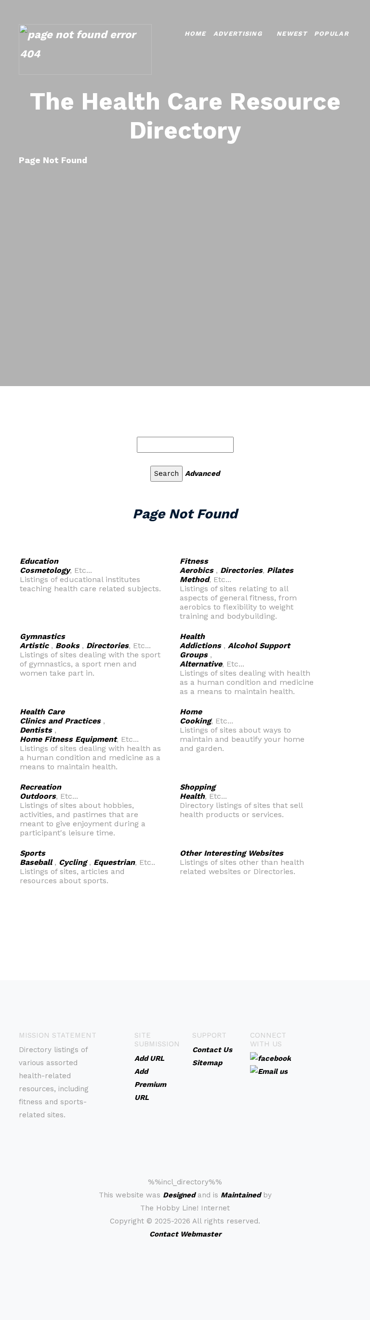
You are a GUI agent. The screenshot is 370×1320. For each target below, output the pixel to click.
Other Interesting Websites (231, 853)
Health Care (42, 711)
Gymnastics (42, 636)
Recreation (40, 787)
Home (195, 33)
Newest (292, 33)
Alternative (201, 663)
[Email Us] (269, 1071)
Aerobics (196, 570)
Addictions (200, 645)
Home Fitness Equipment (68, 739)
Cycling (73, 862)
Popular (331, 33)
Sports (32, 853)
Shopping (197, 787)
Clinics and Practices (60, 720)
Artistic (34, 645)
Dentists (36, 730)
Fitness (194, 561)
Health (192, 636)
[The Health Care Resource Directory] (85, 48)
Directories (241, 570)
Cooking (195, 720)
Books (67, 645)
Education (39, 561)
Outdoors (38, 796)
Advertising (237, 33)
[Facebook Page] (270, 1058)
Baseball (36, 862)
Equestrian (114, 862)
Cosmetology (45, 570)
